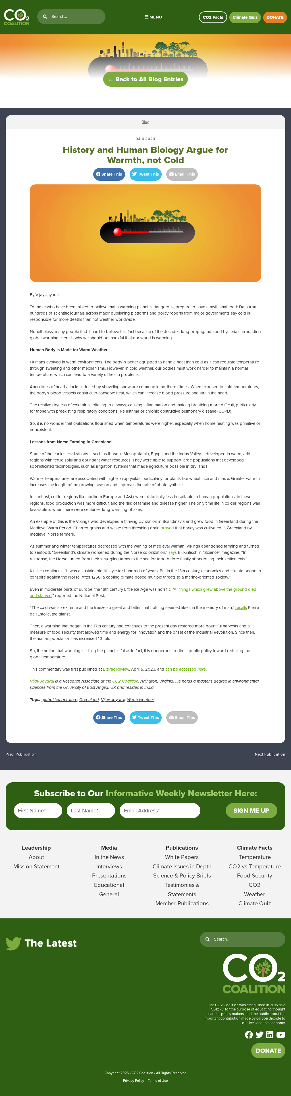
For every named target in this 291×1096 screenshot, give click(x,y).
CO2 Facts (213, 17)
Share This (111, 174)
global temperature (59, 699)
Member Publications (182, 903)
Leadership (36, 847)
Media (109, 847)
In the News (109, 857)
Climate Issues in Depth (182, 866)
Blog (145, 122)
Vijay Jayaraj (42, 681)
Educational (109, 885)
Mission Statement (36, 866)
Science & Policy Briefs (182, 875)
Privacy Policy (133, 1080)
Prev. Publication (21, 754)
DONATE (275, 17)
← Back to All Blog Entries (145, 79)
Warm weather (140, 699)
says (173, 552)
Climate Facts (255, 847)
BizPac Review (116, 669)
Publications (182, 847)
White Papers (182, 857)
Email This (184, 174)
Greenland (89, 699)
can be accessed (185, 669)
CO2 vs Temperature (254, 866)
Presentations (109, 875)
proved (167, 528)
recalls (241, 607)
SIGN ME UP (251, 810)
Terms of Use (158, 1080)
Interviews (109, 866)
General (109, 894)
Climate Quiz (245, 17)
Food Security (254, 875)
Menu (155, 17)
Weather (254, 894)
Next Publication (270, 754)
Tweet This (148, 174)
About (36, 857)
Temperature (255, 857)
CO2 (255, 885)
